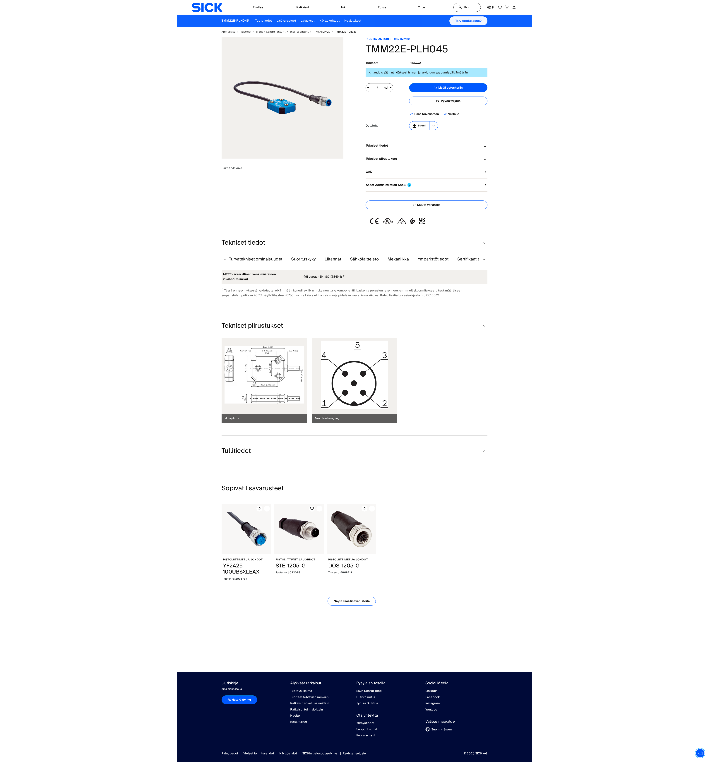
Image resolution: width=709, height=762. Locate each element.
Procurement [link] (365, 735)
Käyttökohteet (329, 20)
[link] (207, 7)
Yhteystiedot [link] (365, 723)
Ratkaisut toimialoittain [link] (306, 709)
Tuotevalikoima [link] (301, 691)
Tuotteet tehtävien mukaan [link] (309, 697)
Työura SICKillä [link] (367, 703)
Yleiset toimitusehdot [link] (259, 753)
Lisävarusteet (286, 20)
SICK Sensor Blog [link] (369, 691)
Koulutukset (352, 20)
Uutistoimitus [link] (365, 697)
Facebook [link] (432, 697)
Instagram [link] (432, 703)
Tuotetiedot (263, 20)
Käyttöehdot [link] (288, 753)
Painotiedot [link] (230, 753)
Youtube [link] (431, 709)
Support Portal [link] (366, 729)
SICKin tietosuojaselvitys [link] (320, 753)
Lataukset (308, 20)
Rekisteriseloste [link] (354, 753)
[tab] (255, 259)
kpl (386, 87)
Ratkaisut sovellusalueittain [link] (309, 703)
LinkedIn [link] (431, 691)
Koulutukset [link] (298, 722)
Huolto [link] (295, 715)
